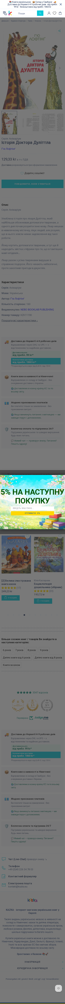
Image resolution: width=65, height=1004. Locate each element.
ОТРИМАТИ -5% (32, 513)
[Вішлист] (54, 13)
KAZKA (10, 13)
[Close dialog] (62, 478)
